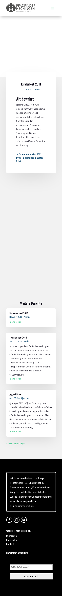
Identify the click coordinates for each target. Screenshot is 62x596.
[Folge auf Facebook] (9, 520)
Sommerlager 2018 (18, 337)
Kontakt (10, 543)
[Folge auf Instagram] (17, 520)
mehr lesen (15, 321)
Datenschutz (12, 539)
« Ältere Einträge (15, 443)
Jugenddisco (15, 394)
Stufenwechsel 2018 (18, 313)
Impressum (11, 535)
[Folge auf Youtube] (24, 520)
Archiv (37, 89)
